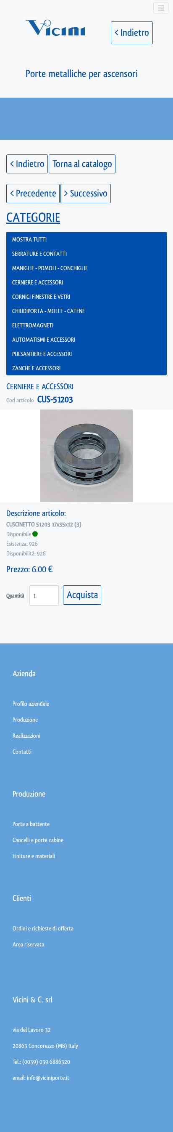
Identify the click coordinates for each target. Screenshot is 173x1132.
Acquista (82, 595)
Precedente (35, 193)
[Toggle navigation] (160, 8)
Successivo (87, 193)
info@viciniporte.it (48, 1078)
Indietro (133, 33)
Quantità (15, 595)
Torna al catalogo (82, 164)
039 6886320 (54, 1062)
